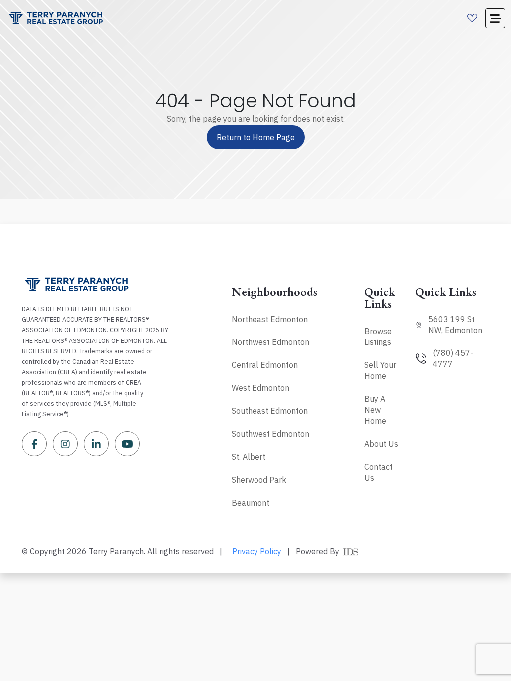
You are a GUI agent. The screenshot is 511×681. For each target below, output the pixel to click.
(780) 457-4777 (453, 358)
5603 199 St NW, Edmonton (455, 324)
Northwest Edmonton (270, 342)
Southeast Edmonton (270, 411)
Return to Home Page (256, 137)
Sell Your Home (380, 370)
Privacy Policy (256, 551)
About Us (381, 444)
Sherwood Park (259, 480)
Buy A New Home (375, 410)
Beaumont (250, 503)
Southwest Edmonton (270, 434)
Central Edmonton (265, 365)
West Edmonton (260, 388)
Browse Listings (378, 336)
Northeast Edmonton (270, 319)
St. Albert (248, 457)
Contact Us (378, 472)
